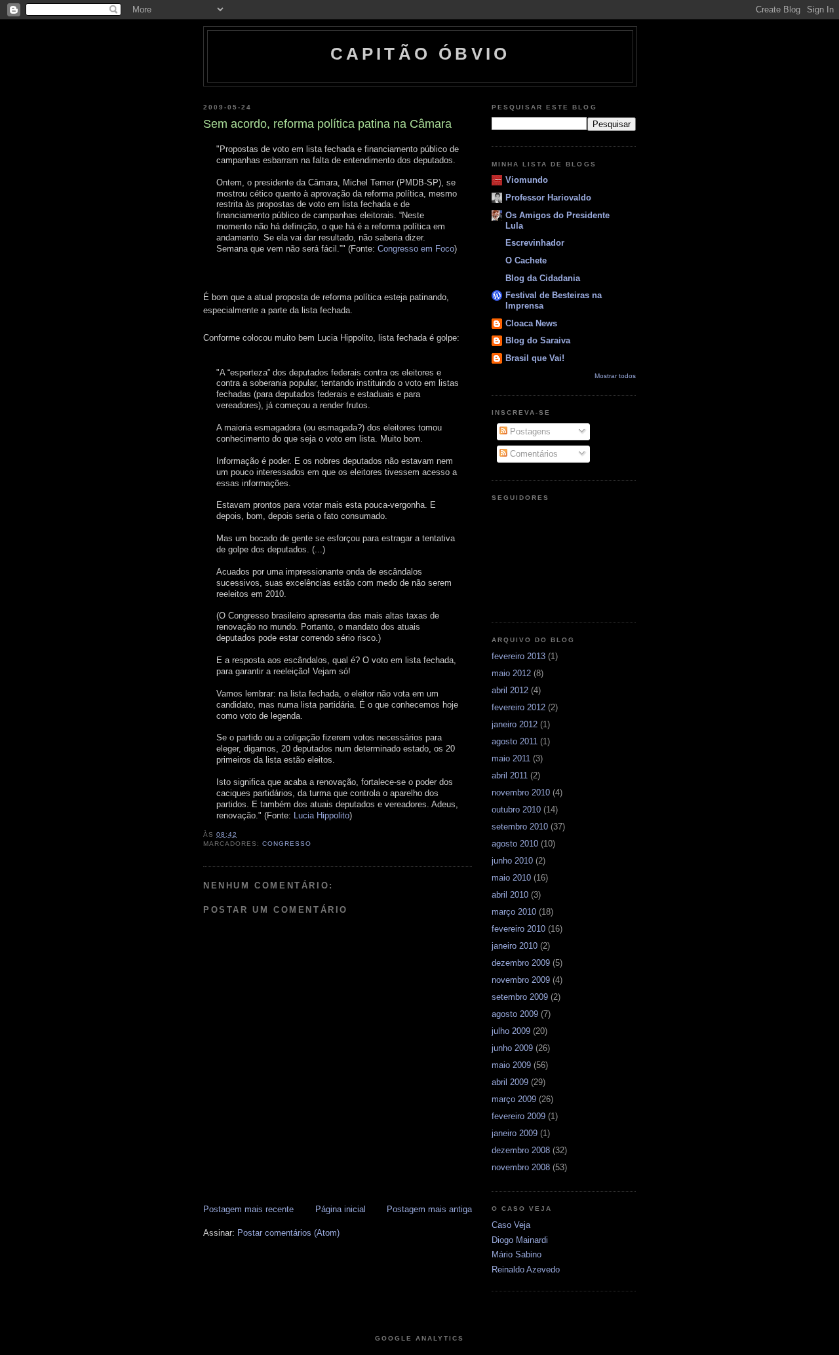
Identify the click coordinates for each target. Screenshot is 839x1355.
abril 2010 (510, 895)
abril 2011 (510, 775)
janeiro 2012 (514, 724)
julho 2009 (511, 1031)
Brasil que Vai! (534, 358)
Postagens (529, 431)
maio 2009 (511, 1065)
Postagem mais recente (248, 1209)
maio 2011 (511, 758)
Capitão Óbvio (420, 54)
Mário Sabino (516, 1254)
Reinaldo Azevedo (526, 1269)
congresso (286, 843)
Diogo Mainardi (520, 1240)
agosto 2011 (514, 741)
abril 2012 (510, 690)
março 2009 (514, 1099)
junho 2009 (512, 1048)
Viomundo (526, 180)
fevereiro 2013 (518, 656)
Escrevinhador (534, 243)
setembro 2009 (520, 997)
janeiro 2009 (514, 1133)
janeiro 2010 (514, 946)
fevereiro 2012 (518, 707)
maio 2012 (511, 673)
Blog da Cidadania (542, 278)
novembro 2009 (521, 980)
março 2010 (514, 912)
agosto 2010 (515, 844)
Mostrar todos (615, 375)
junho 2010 (512, 861)
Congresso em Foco (416, 249)
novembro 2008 (521, 1167)
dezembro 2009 (521, 963)
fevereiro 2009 (518, 1116)
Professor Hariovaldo (548, 197)
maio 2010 (511, 878)
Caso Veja (511, 1225)
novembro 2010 (521, 792)
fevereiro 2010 (518, 929)
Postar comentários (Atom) (288, 1233)
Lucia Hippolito (321, 815)
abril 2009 (510, 1082)
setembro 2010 (520, 826)
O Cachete (526, 260)
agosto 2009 (515, 1014)
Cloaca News (531, 323)
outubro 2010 (516, 809)
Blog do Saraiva (537, 340)
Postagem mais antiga (429, 1209)
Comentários (532, 454)
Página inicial (340, 1209)
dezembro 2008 (521, 1150)
